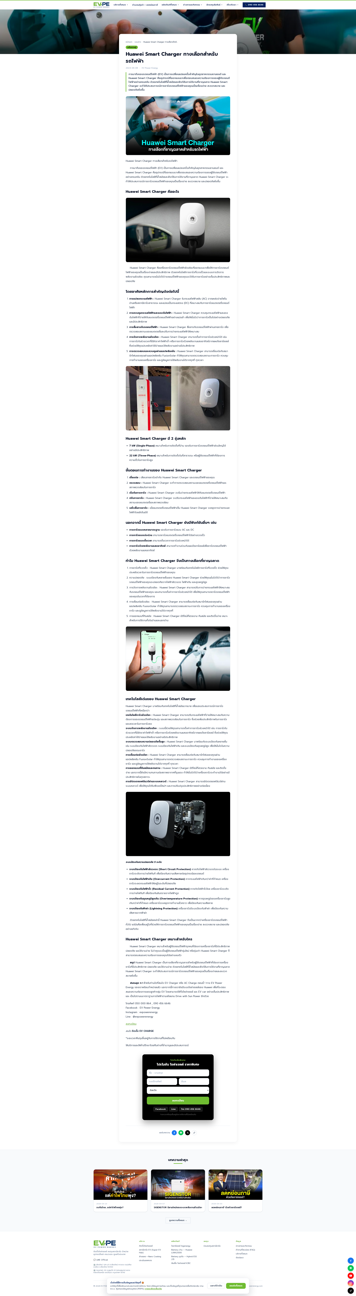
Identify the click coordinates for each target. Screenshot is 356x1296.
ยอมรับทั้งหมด (235, 1285)
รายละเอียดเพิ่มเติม (153, 1288)
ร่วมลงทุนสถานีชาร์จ (212, 1245)
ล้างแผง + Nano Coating (150, 1256)
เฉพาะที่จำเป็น (216, 1285)
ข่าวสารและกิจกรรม (191, 4)
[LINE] (351, 1268)
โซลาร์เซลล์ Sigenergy (180, 1245)
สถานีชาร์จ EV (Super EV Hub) (150, 1251)
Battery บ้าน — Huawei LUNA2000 (181, 1251)
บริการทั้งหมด (120, 4)
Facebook (160, 1109)
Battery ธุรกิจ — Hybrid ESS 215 (184, 1258)
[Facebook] (351, 1261)
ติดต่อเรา (240, 1257)
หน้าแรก (129, 42)
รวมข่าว (138, 42)
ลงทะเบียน (131, 1024)
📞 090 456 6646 (254, 4)
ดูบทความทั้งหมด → (178, 1220)
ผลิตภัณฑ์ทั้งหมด (169, 4)
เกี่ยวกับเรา (231, 4)
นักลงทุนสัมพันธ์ (213, 4)
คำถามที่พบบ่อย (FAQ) (245, 1249)
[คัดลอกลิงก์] (194, 1132)
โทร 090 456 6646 (191, 1109)
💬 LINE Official (100, 1260)
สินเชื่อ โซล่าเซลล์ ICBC (181, 1263)
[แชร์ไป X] (187, 1132)
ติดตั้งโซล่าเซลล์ (146, 1245)
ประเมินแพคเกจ (145, 1260)
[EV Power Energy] (101, 5)
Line (173, 1109)
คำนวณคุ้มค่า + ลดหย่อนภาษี (145, 4)
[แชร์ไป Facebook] (174, 1132)
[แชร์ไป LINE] (180, 1132)
